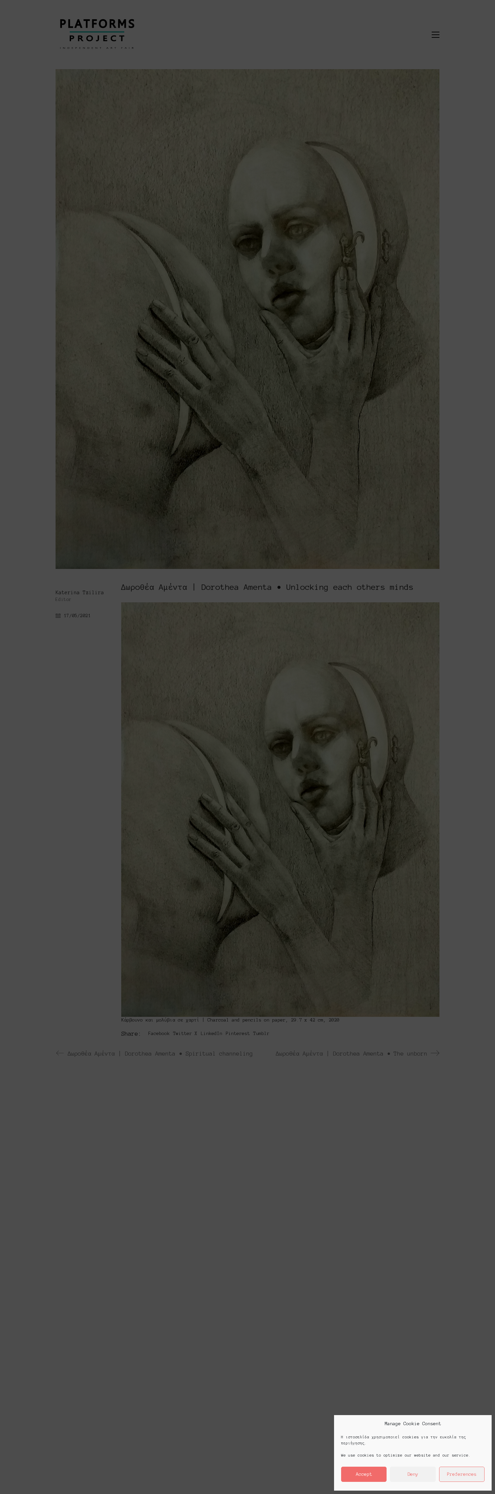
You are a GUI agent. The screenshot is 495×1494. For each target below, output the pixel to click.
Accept (364, 1474)
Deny (412, 1474)
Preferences (461, 1474)
